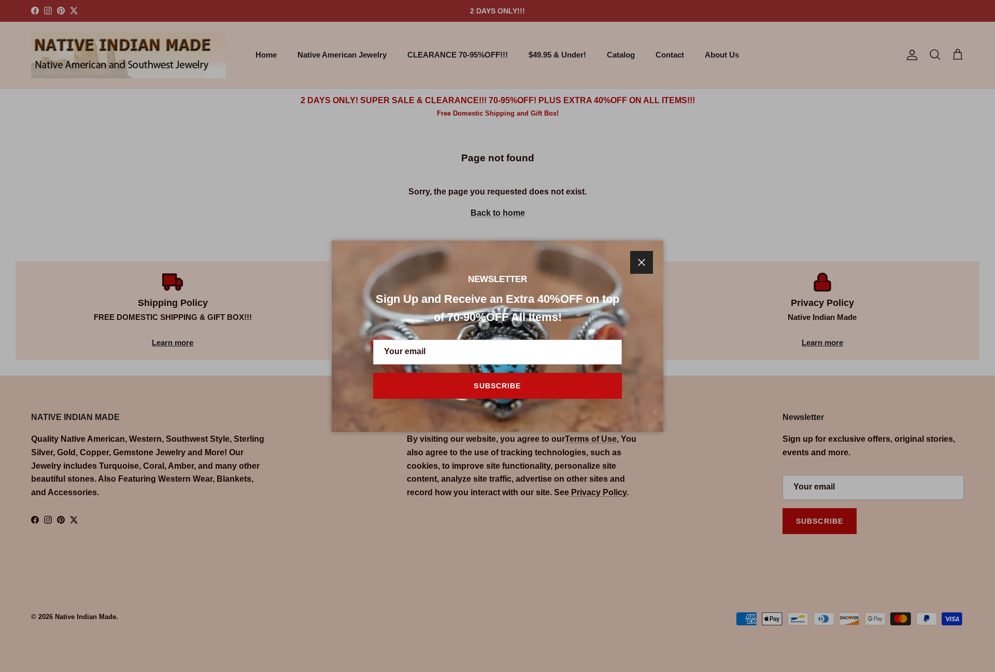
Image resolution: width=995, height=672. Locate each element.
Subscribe (497, 386)
